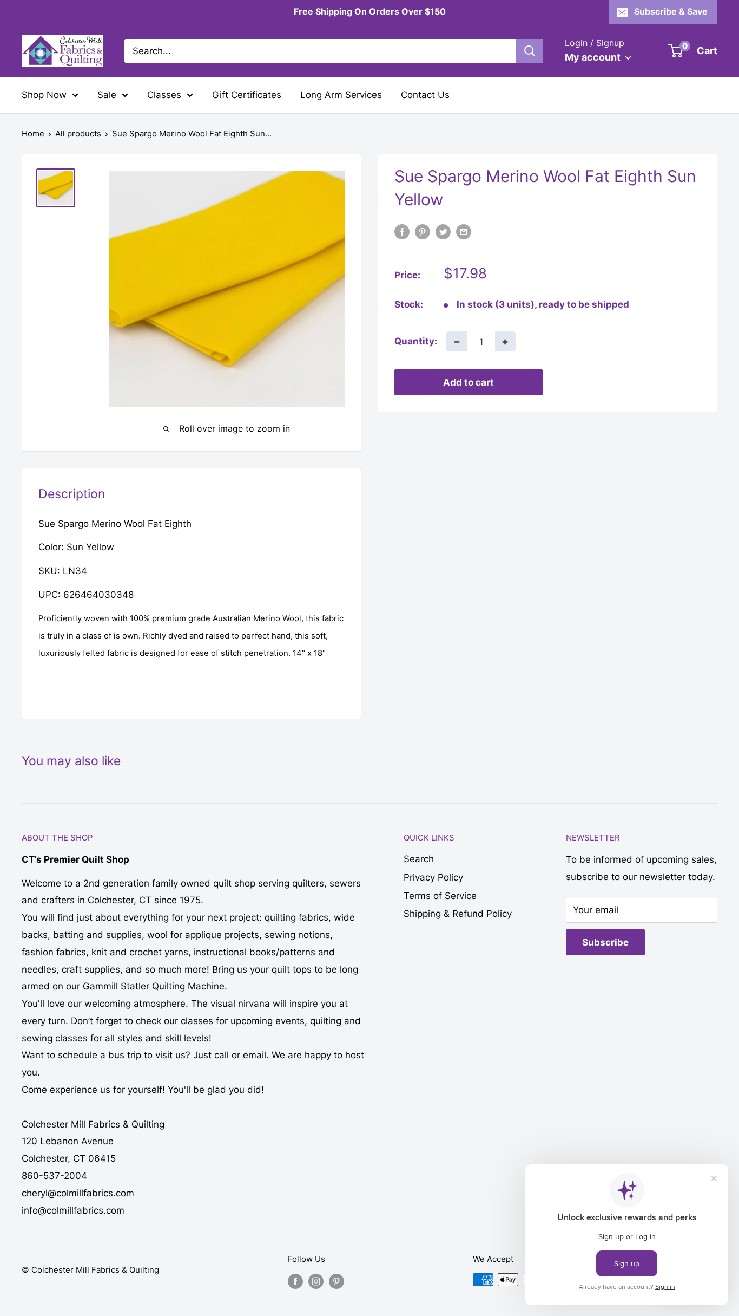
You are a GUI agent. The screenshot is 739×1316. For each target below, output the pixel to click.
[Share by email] (463, 231)
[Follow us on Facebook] (295, 1281)
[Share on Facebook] (402, 231)
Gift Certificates (246, 94)
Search (419, 859)
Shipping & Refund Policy (458, 913)
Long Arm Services (341, 94)
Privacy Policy (433, 877)
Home (33, 133)
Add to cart (468, 382)
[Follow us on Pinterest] (336, 1281)
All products (78, 133)
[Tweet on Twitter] (443, 231)
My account (594, 57)
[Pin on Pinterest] (422, 231)
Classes (164, 94)
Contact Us (425, 94)
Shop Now (44, 94)
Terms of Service (440, 895)
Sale (106, 94)
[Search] (529, 51)
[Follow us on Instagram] (316, 1281)
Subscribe (605, 942)
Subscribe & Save (671, 11)
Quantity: (415, 341)
